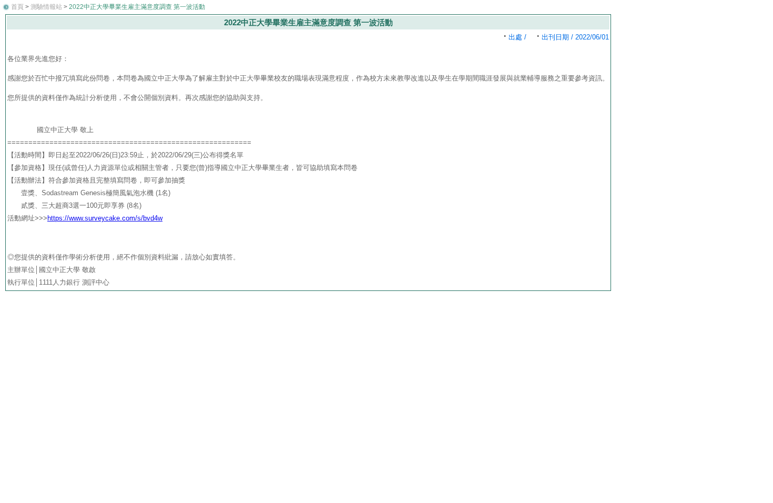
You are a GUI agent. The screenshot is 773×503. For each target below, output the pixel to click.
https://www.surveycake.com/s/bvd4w (104, 218)
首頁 (17, 7)
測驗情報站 (46, 7)
